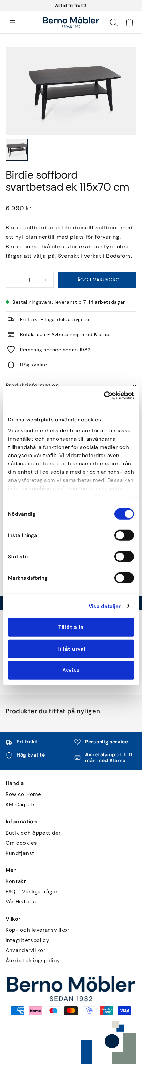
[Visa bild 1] (17, 150)
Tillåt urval (71, 648)
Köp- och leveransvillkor (37, 930)
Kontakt (16, 881)
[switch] (124, 535)
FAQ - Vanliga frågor (32, 892)
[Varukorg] (129, 22)
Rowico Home (23, 794)
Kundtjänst (20, 853)
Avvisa (71, 670)
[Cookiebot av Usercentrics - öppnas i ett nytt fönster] (104, 395)
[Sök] (114, 22)
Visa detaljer (105, 605)
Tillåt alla (71, 627)
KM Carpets (21, 804)
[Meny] (12, 22)
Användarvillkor (25, 950)
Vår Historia (21, 901)
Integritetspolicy (27, 940)
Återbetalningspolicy (33, 960)
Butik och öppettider (33, 833)
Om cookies (21, 843)
